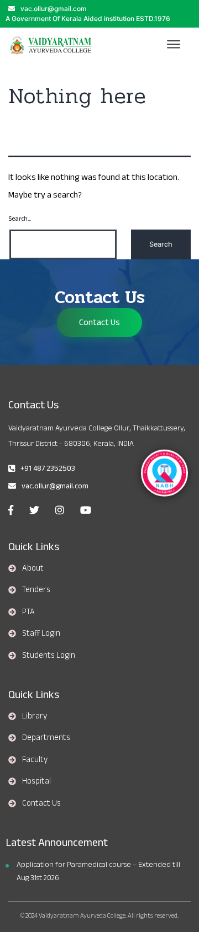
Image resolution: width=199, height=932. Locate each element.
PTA (28, 611)
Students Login (48, 655)
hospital (36, 781)
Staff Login (41, 633)
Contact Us (99, 322)
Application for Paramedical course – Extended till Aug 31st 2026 (98, 871)
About (33, 568)
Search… (19, 219)
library (34, 715)
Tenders (36, 589)
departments (46, 737)
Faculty (35, 759)
